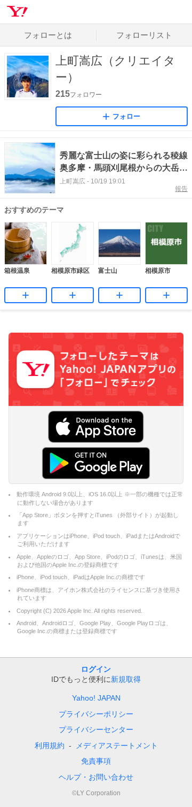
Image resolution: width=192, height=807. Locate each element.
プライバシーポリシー (96, 714)
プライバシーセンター (96, 729)
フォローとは (48, 35)
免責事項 (96, 761)
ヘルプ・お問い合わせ (96, 777)
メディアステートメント (117, 745)
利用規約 (50, 745)
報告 (181, 189)
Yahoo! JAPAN (96, 698)
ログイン (96, 669)
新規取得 (126, 679)
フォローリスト (144, 35)
